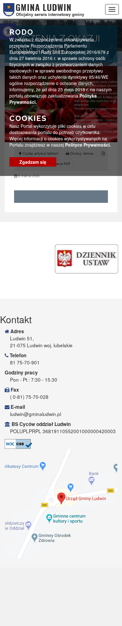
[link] (61, 444)
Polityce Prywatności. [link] (88, 145)
